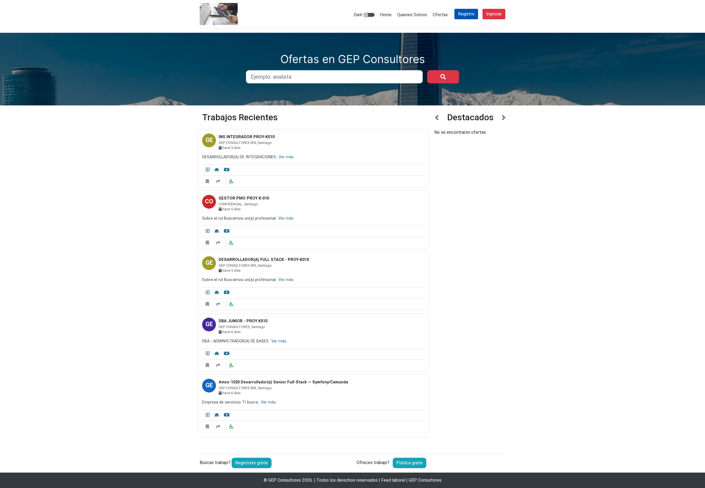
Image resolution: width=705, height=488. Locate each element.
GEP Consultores (284, 480)
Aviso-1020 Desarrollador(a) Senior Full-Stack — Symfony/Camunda (283, 382)
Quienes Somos (412, 14)
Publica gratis (409, 462)
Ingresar (494, 14)
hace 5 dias (231, 148)
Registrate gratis (251, 462)
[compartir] (218, 181)
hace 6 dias (231, 332)
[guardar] (207, 181)
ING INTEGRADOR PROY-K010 (247, 137)
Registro (466, 14)
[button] (437, 278)
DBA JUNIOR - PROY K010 (243, 321)
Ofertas (440, 14)
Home (386, 14)
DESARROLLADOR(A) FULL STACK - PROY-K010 (264, 259)
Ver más (286, 157)
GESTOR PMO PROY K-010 (244, 198)
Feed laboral (393, 480)
